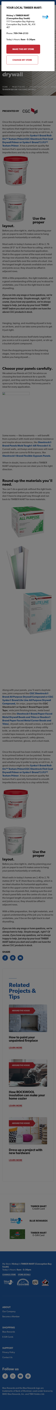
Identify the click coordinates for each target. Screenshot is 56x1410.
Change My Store (22, 60)
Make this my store (23, 49)
